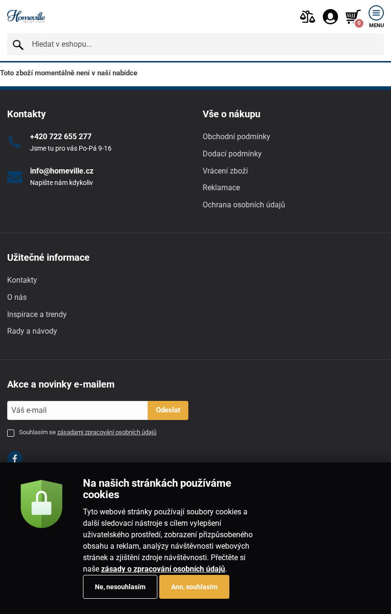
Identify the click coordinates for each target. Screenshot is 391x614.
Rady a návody (32, 331)
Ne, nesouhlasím (120, 587)
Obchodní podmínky (236, 136)
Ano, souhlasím (194, 587)
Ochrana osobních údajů (244, 204)
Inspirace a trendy (37, 314)
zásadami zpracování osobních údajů (106, 432)
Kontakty (22, 280)
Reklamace (221, 187)
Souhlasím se (87, 432)
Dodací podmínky (232, 153)
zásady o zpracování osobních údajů (163, 568)
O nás (17, 297)
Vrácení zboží (225, 170)
